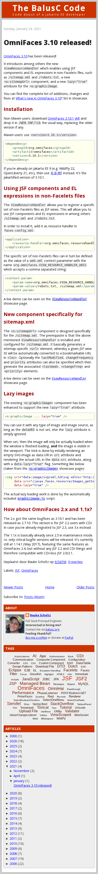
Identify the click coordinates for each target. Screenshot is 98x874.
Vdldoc (43, 715)
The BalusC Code (49, 8)
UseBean (46, 711)
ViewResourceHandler (69, 299)
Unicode (80, 707)
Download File (45, 666)
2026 (13, 741)
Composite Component (50, 659)
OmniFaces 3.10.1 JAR (64, 118)
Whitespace (47, 718)
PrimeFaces (25, 696)
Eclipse (15, 670)
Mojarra (71, 684)
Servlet (14, 703)
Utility (58, 711)
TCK (15, 708)
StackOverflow (62, 704)
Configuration (76, 659)
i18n (69, 674)
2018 (13, 803)
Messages (58, 684)
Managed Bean (35, 683)
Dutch (73, 666)
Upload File (28, 711)
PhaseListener (47, 693)
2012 (13, 833)
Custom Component (51, 663)
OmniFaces (29, 570)
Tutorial (66, 707)
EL (35, 670)
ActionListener (21, 656)
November (21, 771)
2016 (13, 813)
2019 (13, 798)
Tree (54, 708)
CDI (80, 656)
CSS (25, 663)
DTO (61, 666)
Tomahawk (27, 707)
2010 (13, 843)
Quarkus (40, 696)
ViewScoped (60, 715)
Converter (14, 663)
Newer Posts (13, 587)
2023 (13, 756)
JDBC (46, 679)
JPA (56, 679)
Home (49, 587)
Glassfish (35, 674)
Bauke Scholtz (40, 615)
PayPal (69, 638)
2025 (13, 746)
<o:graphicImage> (43, 468)
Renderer (75, 696)
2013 (13, 828)
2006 (13, 863)
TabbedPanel (84, 704)
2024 (13, 751)
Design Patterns (22, 666)
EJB (27, 670)
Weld (35, 718)
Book (70, 656)
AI (34, 656)
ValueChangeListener (23, 715)
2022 (13, 761)
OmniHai (56, 688)
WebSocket (81, 715)
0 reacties (75, 562)
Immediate (81, 674)
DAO (70, 663)
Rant (51, 696)
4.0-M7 (56, 173)
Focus (23, 674)
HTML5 (60, 674)
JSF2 (81, 678)
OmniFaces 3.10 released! (48, 42)
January (18, 781)
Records (61, 696)
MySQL (83, 684)
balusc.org (52, 629)
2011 (13, 838)
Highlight (49, 674)
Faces (85, 670)
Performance (23, 693)
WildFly (61, 718)
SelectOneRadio (76, 700)
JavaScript (30, 679)
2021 (13, 766)
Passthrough (73, 689)
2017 (13, 808)
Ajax (43, 656)
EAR (83, 666)
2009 (13, 848)
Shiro (26, 704)
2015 (13, 818)
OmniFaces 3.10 (15, 56)
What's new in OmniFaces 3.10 (38, 98)
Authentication (57, 656)
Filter (13, 674)
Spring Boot (40, 704)
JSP (13, 683)
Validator (72, 711)
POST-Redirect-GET (73, 693)
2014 (13, 823)
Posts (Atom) (34, 597)
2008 (13, 853)
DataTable (83, 663)
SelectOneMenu (53, 700)
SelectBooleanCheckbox (27, 700)
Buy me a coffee (36, 638)
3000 (13, 736)
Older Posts (85, 587)
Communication (23, 659)
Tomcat (43, 707)
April (16, 776)
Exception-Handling (50, 670)
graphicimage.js (31, 498)
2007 (13, 858)
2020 (13, 793)
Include (15, 679)
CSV (33, 663)
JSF (17, 570)
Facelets (70, 670)
